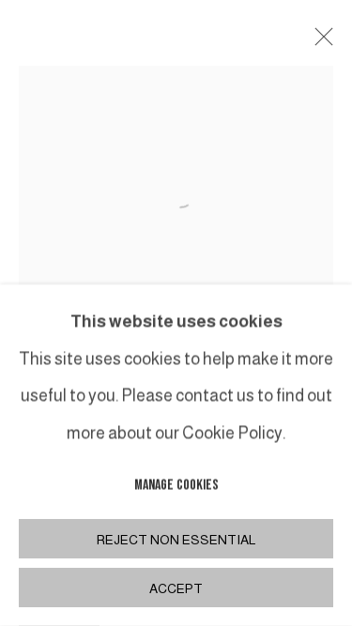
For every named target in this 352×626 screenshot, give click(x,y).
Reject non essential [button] (176, 539)
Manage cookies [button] (176, 486)
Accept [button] (176, 588)
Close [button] (319, 42)
